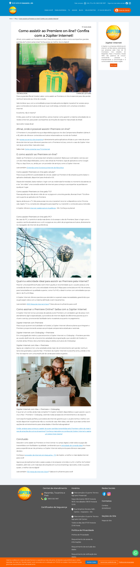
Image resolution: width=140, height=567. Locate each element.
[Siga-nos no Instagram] (130, 3)
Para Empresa (60, 10)
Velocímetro (90, 10)
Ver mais (113, 65)
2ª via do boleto (104, 10)
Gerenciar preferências (108, 562)
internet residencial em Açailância (43, 208)
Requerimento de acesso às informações (82, 540)
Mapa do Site (107, 520)
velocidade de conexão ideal (72, 445)
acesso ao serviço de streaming (31, 139)
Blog (81, 10)
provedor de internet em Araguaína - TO (40, 455)
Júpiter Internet (114, 43)
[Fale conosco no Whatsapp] (135, 553)
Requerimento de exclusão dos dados (83, 548)
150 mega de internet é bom (37, 472)
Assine (74, 10)
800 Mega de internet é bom (38, 304)
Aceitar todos (91, 562)
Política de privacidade (126, 562)
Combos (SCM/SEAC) (102, 507)
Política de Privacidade (80, 535)
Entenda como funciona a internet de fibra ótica (45, 168)
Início (11, 19)
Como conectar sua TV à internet (37, 149)
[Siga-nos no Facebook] (127, 3)
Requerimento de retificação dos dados (84, 555)
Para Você (49, 10)
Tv (69, 10)
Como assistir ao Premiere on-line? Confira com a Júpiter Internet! (38, 19)
